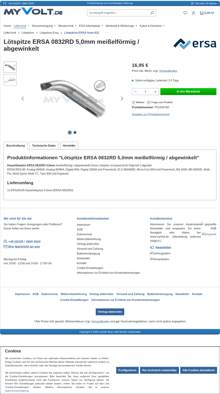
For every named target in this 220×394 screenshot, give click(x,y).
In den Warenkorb (188, 91)
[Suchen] (152, 12)
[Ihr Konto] (193, 12)
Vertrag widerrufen (88, 243)
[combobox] (117, 12)
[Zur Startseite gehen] (33, 12)
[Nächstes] (122, 98)
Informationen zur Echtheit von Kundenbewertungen (108, 272)
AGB (80, 229)
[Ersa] (194, 46)
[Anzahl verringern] (135, 91)
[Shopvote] (209, 235)
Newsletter (83, 258)
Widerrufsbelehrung (89, 239)
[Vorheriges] (22, 98)
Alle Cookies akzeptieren (199, 370)
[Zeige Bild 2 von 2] (75, 132)
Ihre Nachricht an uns (24, 246)
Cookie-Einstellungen (90, 268)
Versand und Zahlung (90, 248)
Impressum (83, 224)
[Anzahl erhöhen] (155, 91)
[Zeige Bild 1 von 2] (69, 132)
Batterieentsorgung (88, 253)
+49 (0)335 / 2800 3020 (20, 3)
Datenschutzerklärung (17, 390)
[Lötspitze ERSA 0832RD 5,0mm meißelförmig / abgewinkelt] (72, 99)
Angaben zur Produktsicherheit (150, 114)
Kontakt (81, 263)
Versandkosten (168, 70)
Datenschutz (84, 234)
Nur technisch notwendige (159, 370)
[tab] (16, 146)
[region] (64, 99)
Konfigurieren (127, 370)
